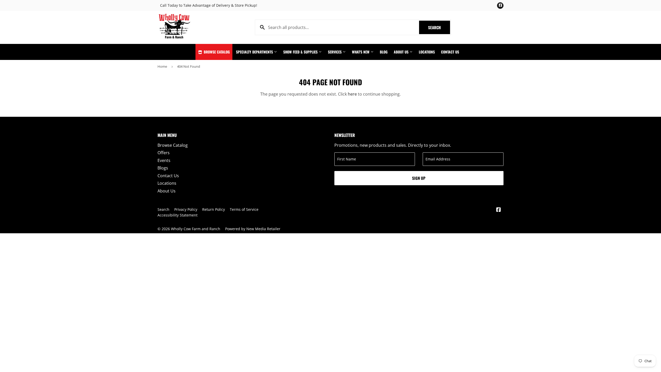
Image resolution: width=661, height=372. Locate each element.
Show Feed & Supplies (301, 52)
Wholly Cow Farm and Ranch (195, 228)
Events (164, 160)
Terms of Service (244, 209)
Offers (164, 153)
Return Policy (213, 209)
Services (335, 52)
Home (162, 66)
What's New (361, 52)
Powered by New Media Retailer (252, 228)
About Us (402, 52)
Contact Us (450, 52)
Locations (427, 52)
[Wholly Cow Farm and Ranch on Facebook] (498, 210)
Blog (384, 52)
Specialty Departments (255, 52)
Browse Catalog (216, 52)
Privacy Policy (185, 209)
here (352, 94)
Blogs (163, 168)
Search (439, 27)
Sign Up (419, 178)
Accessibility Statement (178, 215)
